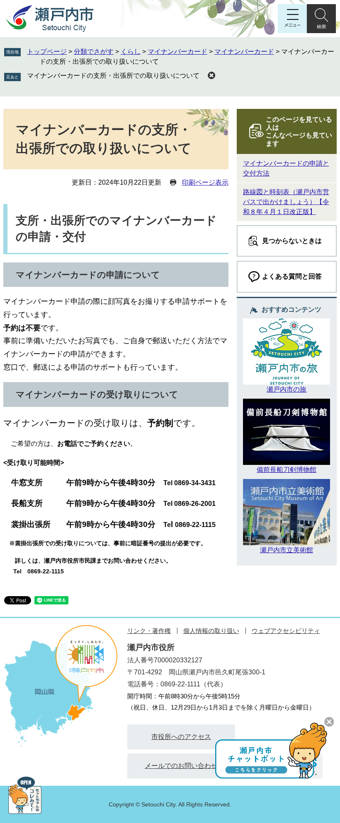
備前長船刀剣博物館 (286, 469)
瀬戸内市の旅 (286, 389)
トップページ (47, 51)
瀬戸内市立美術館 (286, 549)
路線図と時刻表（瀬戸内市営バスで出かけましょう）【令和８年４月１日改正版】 (286, 201)
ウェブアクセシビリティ (286, 630)
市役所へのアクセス (181, 736)
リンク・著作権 (149, 630)
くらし (131, 51)
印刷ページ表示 (205, 182)
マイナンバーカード (177, 51)
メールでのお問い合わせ (181, 765)
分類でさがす (94, 51)
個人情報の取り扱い (211, 630)
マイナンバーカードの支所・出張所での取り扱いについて (113, 75)
